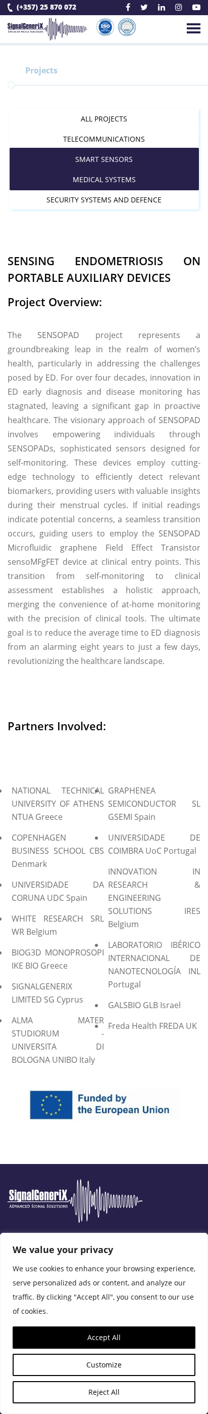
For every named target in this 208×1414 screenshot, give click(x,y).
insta (178, 8)
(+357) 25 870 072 (46, 7)
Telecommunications (104, 139)
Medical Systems (104, 179)
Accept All (104, 1337)
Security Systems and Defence (104, 199)
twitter (144, 8)
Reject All (104, 1392)
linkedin (161, 8)
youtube (196, 8)
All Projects (104, 118)
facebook (128, 8)
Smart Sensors (104, 159)
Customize (104, 1364)
